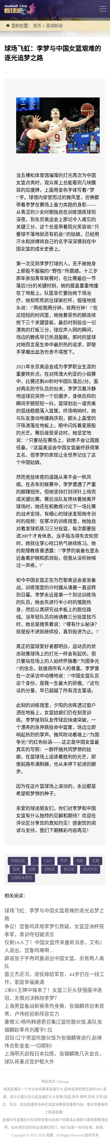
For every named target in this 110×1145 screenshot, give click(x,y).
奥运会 (69, 869)
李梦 (63, 861)
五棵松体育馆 (21, 878)
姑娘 (31, 869)
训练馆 (49, 869)
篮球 (16, 869)
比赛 (95, 861)
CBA (48, 861)
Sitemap (63, 1082)
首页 (37, 26)
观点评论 (90, 869)
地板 (79, 861)
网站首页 (48, 1082)
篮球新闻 (54, 26)
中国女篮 (18, 861)
